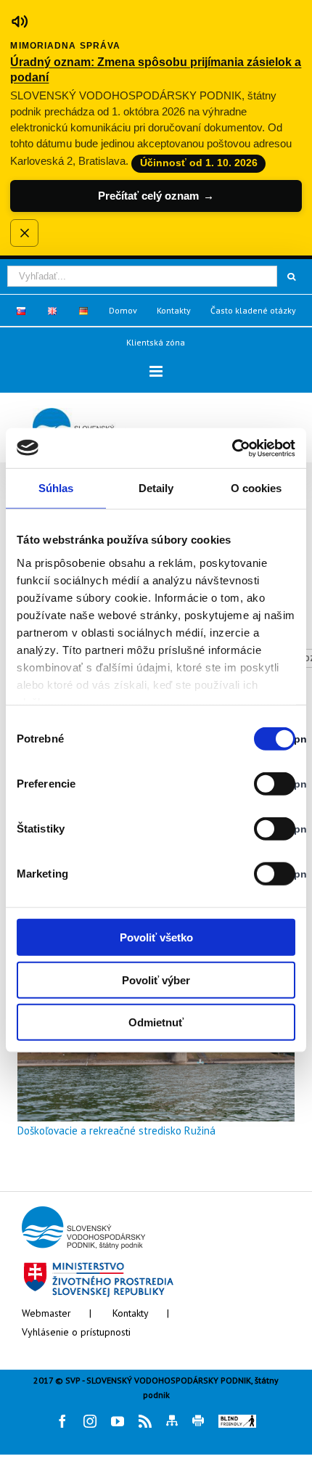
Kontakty (130, 1313)
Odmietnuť (156, 1022)
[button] (156, 371)
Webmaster (46, 1313)
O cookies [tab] (256, 488)
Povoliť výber (156, 979)
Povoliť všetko (156, 937)
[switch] (258, 784)
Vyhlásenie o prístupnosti (76, 1331)
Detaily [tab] (156, 488)
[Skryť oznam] (24, 233)
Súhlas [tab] (56, 488)
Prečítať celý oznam (156, 195)
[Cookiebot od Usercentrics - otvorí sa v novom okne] (231, 447)
